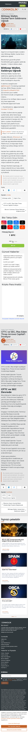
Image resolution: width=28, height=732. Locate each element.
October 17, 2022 (7, 109)
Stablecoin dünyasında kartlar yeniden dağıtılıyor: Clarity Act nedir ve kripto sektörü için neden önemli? (12, 271)
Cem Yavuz (10, 23)
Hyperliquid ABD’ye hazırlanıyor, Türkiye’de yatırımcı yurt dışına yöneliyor (12, 257)
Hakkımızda (3, 639)
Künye (2, 641)
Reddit (22, 227)
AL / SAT (22, 5)
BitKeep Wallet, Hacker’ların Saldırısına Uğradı (16, 510)
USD (15, 241)
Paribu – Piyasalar (5, 653)
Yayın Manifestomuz (5, 642)
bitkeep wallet (6, 198)
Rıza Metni (10, 680)
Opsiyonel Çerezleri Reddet (14, 729)
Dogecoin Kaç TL (5, 665)
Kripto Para (17, 198)
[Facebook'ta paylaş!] (14, 190)
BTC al (13, 245)
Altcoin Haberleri (5, 662)
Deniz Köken (5, 580)
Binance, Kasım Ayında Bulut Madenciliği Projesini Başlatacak (13, 504)
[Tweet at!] (3, 190)
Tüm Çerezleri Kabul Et (14, 726)
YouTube (10, 227)
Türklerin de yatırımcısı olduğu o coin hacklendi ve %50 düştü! (13, 132)
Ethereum (16, 137)
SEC (9, 495)
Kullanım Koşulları (5, 644)
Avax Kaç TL (4, 667)
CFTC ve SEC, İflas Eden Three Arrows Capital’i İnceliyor (12, 204)
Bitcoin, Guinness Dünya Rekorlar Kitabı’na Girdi (15, 210)
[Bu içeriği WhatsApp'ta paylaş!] (19, 190)
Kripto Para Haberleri (7, 14)
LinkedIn (10, 223)
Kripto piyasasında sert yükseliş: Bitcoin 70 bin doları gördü (13, 278)
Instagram (4, 223)
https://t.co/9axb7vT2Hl (11, 90)
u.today (8, 195)
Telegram (16, 227)
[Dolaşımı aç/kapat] (25, 9)
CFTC (4, 495)
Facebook (16, 223)
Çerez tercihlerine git (14, 723)
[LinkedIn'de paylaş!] (8, 190)
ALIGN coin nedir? (8, 262)
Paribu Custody (4, 655)
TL (13, 241)
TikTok (22, 223)
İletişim (2, 648)
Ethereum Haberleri (5, 660)
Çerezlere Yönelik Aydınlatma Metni (9, 646)
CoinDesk (9, 492)
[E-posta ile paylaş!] (24, 190)
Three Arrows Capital (8, 498)
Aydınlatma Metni (12, 679)
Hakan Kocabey (5, 549)
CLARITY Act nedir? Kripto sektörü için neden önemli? (11, 265)
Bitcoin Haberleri (5, 658)
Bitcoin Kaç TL (4, 664)
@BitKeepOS (6, 86)
